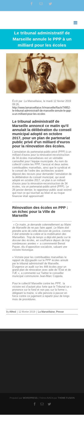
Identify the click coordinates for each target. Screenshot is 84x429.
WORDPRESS (30, 398)
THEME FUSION (66, 398)
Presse (60, 311)
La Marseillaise (46, 311)
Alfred (12, 311)
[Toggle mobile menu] (76, 23)
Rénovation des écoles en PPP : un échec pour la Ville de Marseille (40, 212)
